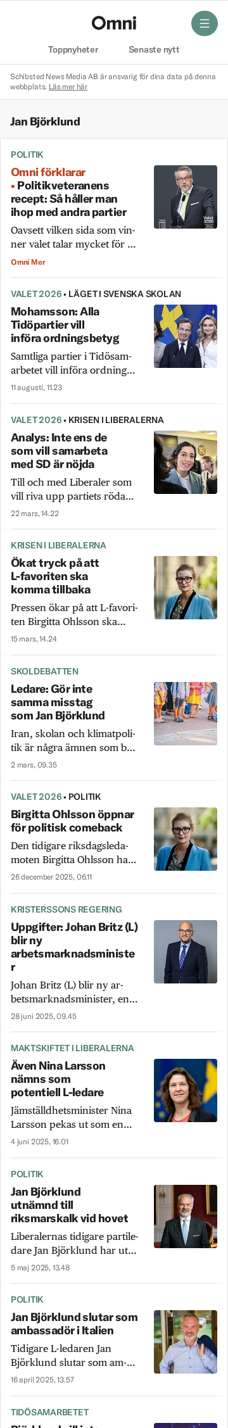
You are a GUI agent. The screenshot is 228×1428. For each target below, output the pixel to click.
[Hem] (114, 23)
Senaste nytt (154, 50)
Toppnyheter (73, 50)
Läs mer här (68, 86)
